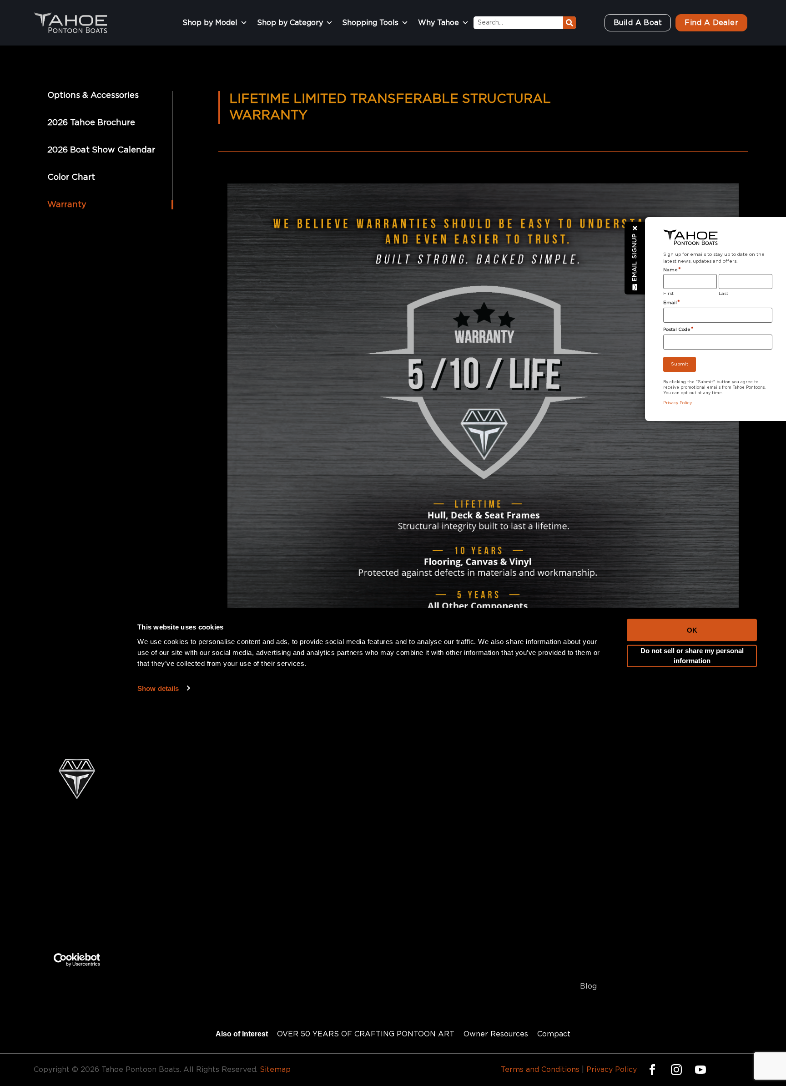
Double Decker (428, 909)
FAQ (588, 909)
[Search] (569, 22)
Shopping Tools (370, 22)
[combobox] (518, 22)
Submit (679, 364)
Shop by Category (290, 22)
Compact (416, 948)
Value (410, 929)
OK (692, 554)
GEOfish (249, 967)
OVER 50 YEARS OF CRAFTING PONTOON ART (365, 1034)
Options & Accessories (93, 95)
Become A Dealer (612, 948)
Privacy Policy (611, 1069)
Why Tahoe (438, 22)
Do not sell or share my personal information (692, 580)
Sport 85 (251, 909)
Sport (245, 929)
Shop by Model (209, 22)
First (668, 293)
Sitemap (275, 1069)
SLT (241, 948)
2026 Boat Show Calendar (101, 150)
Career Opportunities (618, 967)
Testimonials (602, 929)
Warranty (66, 205)
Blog (588, 986)
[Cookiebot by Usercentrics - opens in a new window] (77, 883)
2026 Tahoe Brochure (91, 123)
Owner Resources (496, 1034)
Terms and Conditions (540, 1069)
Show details (158, 612)
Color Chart (71, 177)
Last (723, 293)
